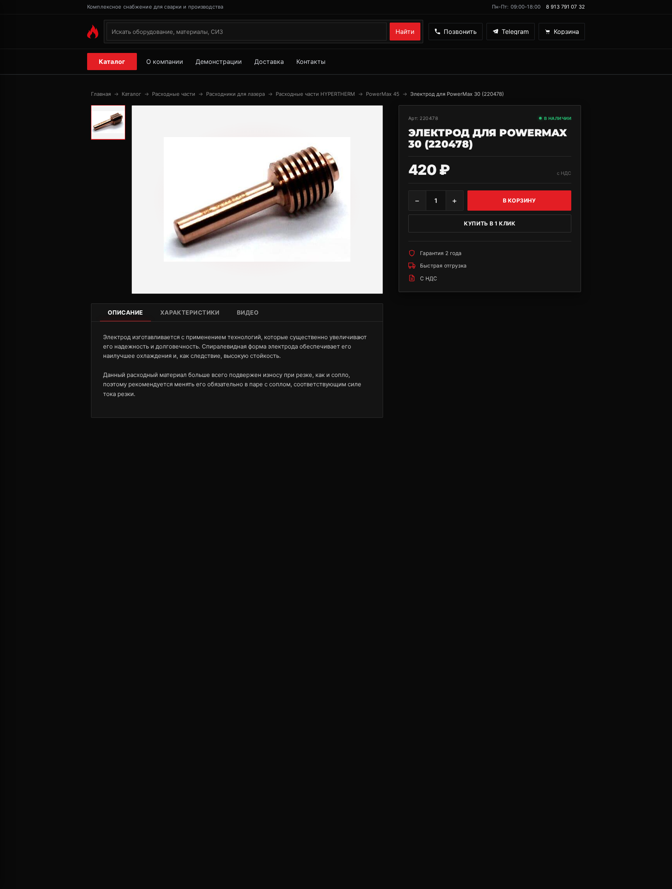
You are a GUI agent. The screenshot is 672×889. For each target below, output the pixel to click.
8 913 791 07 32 (565, 7)
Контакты (311, 61)
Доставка (269, 61)
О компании (164, 61)
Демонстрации (219, 61)
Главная (101, 94)
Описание (125, 312)
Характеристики (190, 312)
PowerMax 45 (382, 94)
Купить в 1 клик (489, 223)
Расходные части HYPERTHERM (315, 94)
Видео (248, 312)
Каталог (112, 61)
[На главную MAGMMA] (92, 32)
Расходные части (173, 94)
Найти (405, 31)
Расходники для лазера (235, 94)
